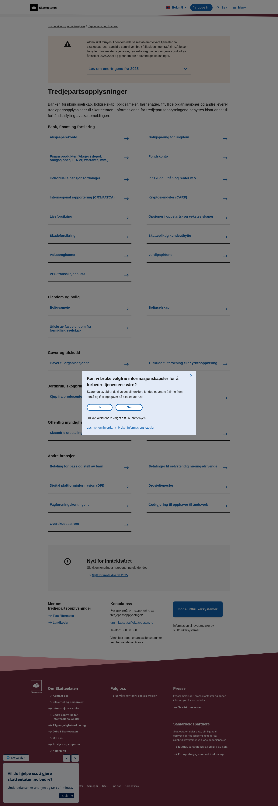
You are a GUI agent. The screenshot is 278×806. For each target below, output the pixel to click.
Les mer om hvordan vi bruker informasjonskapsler (120, 427)
